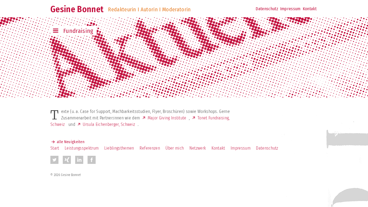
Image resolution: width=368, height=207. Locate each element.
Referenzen (150, 148)
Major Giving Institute (167, 117)
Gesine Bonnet (76, 9)
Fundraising (78, 30)
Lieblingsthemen (119, 148)
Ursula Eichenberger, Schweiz (109, 124)
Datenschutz (267, 8)
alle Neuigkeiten (71, 142)
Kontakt (310, 8)
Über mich (174, 148)
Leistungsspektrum (82, 148)
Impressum (290, 8)
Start (54, 148)
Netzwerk (197, 148)
